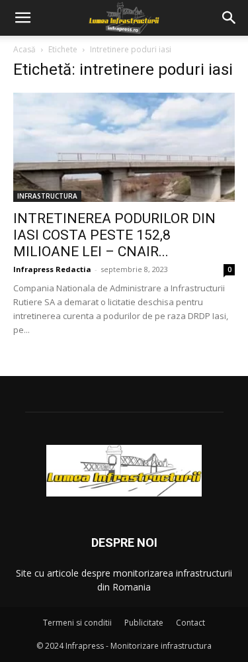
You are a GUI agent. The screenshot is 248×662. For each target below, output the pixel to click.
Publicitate (143, 622)
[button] (22, 18)
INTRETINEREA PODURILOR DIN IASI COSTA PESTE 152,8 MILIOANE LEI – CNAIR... (114, 235)
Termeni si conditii (77, 622)
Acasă (24, 49)
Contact (190, 622)
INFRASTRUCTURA (47, 196)
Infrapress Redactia (52, 269)
